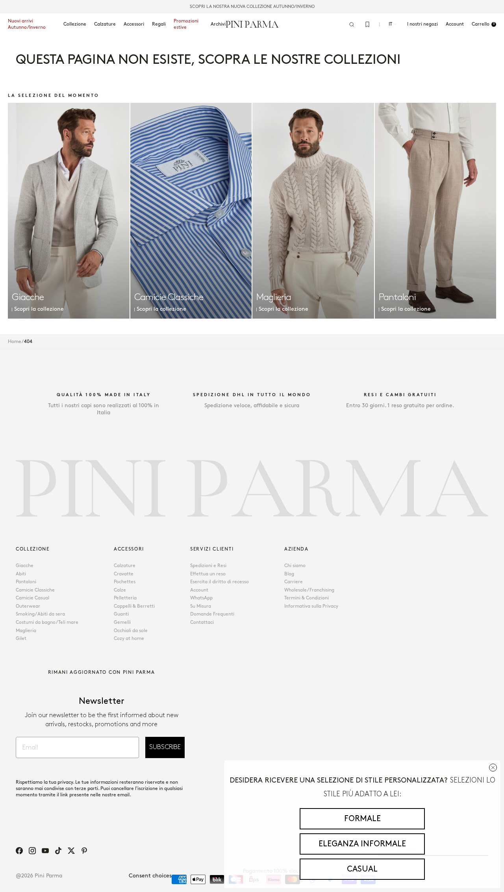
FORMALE (362, 818)
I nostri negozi (422, 24)
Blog (289, 574)
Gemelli (122, 622)
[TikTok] (58, 850)
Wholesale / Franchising (309, 590)
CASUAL (362, 869)
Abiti (21, 574)
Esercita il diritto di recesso (219, 582)
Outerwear (28, 606)
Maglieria (26, 631)
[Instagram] (32, 850)
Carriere (293, 582)
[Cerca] (352, 24)
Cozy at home (129, 638)
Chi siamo (295, 566)
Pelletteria (125, 598)
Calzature (105, 24)
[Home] (252, 24)
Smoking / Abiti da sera (40, 614)
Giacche (24, 566)
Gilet (21, 638)
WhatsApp (201, 598)
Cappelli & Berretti (134, 606)
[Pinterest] (84, 850)
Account (199, 590)
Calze (120, 590)
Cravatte (123, 574)
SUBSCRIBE (165, 747)
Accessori (134, 24)
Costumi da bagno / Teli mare (47, 622)
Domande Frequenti (212, 614)
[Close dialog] (493, 767)
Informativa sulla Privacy (311, 606)
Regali (159, 24)
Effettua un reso (208, 574)
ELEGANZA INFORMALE (362, 843)
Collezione (74, 24)
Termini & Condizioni (306, 598)
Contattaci (202, 622)
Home (14, 341)
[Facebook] (19, 850)
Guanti (121, 614)
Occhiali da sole (131, 631)
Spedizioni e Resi (208, 566)
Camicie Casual (32, 598)
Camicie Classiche (35, 590)
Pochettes (124, 582)
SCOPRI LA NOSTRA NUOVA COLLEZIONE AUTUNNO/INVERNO (252, 7)
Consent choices (150, 875)
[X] (71, 850)
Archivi (218, 24)
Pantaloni (26, 582)
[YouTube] (45, 850)
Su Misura (200, 606)
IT (390, 24)
